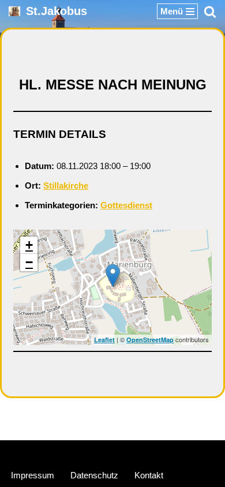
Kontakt (148, 475)
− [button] (29, 262)
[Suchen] (210, 11)
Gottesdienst (126, 205)
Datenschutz (94, 475)
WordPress (155, 451)
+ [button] (29, 245)
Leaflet (104, 339)
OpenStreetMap (150, 339)
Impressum (32, 475)
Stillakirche (65, 185)
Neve (58, 451)
